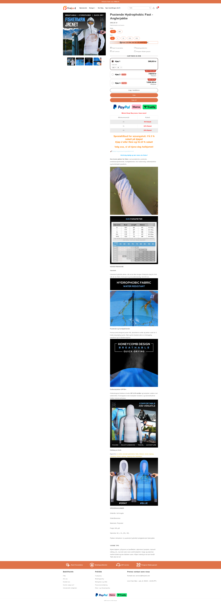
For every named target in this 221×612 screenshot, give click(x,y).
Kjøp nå (134, 100)
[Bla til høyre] (104, 61)
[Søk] (150, 7)
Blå (120, 31)
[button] (92, 8)
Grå (113, 31)
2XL (130, 38)
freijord (115, 600)
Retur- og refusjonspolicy (102, 588)
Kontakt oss (66, 582)
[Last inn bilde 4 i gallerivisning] (97, 61)
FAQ (64, 575)
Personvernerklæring (101, 585)
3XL (137, 38)
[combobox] (140, 8)
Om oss (65, 579)
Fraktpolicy (98, 575)
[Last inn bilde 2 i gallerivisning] (80, 61)
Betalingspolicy (99, 579)
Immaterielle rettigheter (70, 588)
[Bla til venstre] (65, 61)
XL (123, 38)
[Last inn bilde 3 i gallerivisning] (89, 61)
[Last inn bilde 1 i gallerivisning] (71, 61)
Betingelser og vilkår (101, 582)
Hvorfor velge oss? (68, 585)
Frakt (111, 25)
